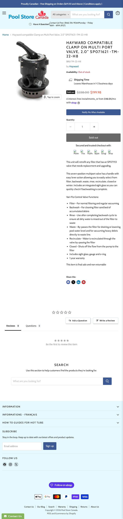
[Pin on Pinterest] (84, 282)
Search (51, 506)
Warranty (62, 506)
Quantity (70, 120)
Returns (84, 506)
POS (49, 513)
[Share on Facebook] (68, 282)
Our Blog (41, 506)
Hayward (73, 66)
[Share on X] (73, 282)
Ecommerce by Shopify (65, 513)
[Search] (108, 14)
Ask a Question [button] (79, 320)
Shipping (73, 506)
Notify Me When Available (93, 112)
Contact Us (29, 506)
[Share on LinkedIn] (78, 282)
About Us (95, 506)
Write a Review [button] (107, 320)
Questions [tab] (31, 325)
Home (5, 34)
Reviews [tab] (10, 325)
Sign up (50, 445)
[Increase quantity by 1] (94, 127)
